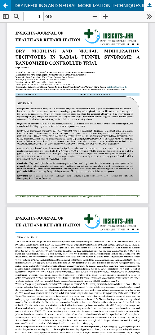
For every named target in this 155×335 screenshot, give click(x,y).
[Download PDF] (149, 5)
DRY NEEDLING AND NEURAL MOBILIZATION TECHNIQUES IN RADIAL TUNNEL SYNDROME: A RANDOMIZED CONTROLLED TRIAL (84, 5)
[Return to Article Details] (5, 5)
